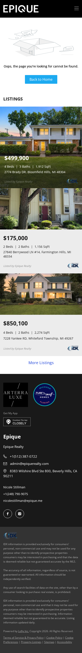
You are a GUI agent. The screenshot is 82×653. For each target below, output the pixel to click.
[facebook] (7, 513)
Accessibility (64, 642)
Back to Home (41, 79)
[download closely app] (17, 421)
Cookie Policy (54, 638)
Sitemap (49, 642)
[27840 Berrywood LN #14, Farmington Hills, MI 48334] (41, 228)
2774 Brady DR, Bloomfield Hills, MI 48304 (34, 172)
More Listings (41, 362)
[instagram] (19, 513)
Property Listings (31, 642)
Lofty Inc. (23, 631)
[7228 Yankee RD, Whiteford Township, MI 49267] (41, 314)
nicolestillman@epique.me (22, 501)
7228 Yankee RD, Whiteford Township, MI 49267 (38, 338)
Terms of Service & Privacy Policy (23, 638)
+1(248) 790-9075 (15, 494)
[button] (20, 9)
